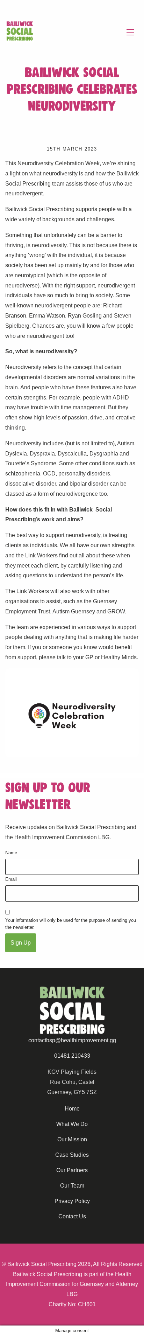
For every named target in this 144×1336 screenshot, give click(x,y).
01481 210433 (72, 1056)
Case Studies (72, 1155)
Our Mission (72, 1139)
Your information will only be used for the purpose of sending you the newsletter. (70, 924)
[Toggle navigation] (130, 31)
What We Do (72, 1124)
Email (11, 879)
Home (72, 1109)
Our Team (72, 1186)
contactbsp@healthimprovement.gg (72, 1040)
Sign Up (20, 943)
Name (11, 852)
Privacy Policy (72, 1201)
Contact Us (72, 1216)
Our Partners (72, 1170)
